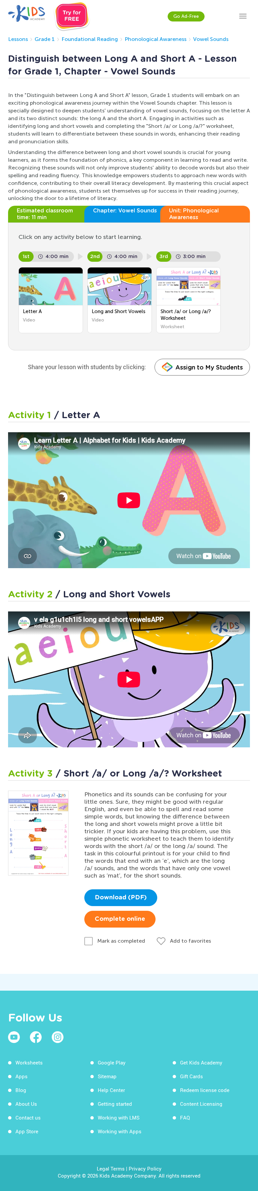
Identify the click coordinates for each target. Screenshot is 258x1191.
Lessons (18, 39)
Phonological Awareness (155, 39)
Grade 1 (45, 39)
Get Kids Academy (201, 1062)
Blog (20, 1090)
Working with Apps (119, 1131)
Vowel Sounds (210, 39)
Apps (21, 1076)
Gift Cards (191, 1076)
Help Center (111, 1090)
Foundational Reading (89, 39)
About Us (26, 1103)
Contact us (28, 1117)
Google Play (112, 1062)
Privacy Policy (145, 1168)
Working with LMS (118, 1117)
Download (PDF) (121, 898)
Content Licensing (201, 1103)
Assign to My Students (209, 367)
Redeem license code (204, 1090)
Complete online (120, 919)
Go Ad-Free (186, 16)
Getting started (115, 1103)
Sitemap (107, 1076)
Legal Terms (111, 1168)
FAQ (185, 1117)
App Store (26, 1131)
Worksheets (29, 1062)
